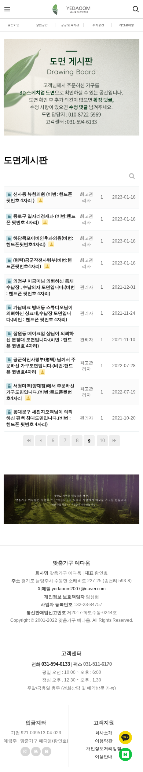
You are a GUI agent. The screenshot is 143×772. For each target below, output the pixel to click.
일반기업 (13, 25)
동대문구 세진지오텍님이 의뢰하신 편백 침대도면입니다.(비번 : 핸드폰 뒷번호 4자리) (39, 418)
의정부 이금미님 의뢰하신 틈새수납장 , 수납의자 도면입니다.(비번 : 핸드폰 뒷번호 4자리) (40, 287)
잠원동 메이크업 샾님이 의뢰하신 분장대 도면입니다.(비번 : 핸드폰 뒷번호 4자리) (40, 339)
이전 (40, 440)
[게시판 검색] (132, 176)
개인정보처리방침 (103, 748)
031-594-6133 (55, 664)
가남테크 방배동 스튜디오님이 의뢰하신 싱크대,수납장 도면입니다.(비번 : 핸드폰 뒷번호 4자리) (39, 313)
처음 (28, 440)
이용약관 (104, 740)
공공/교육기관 (70, 25)
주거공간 (98, 25)
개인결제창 (126, 25)
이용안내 (104, 756)
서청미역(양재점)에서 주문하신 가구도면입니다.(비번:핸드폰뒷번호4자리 (40, 392)
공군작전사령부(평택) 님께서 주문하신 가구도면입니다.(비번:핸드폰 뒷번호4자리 (41, 365)
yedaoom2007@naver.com (79, 588)
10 (102, 440)
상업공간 (42, 25)
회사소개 (104, 732)
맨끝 (114, 440)
